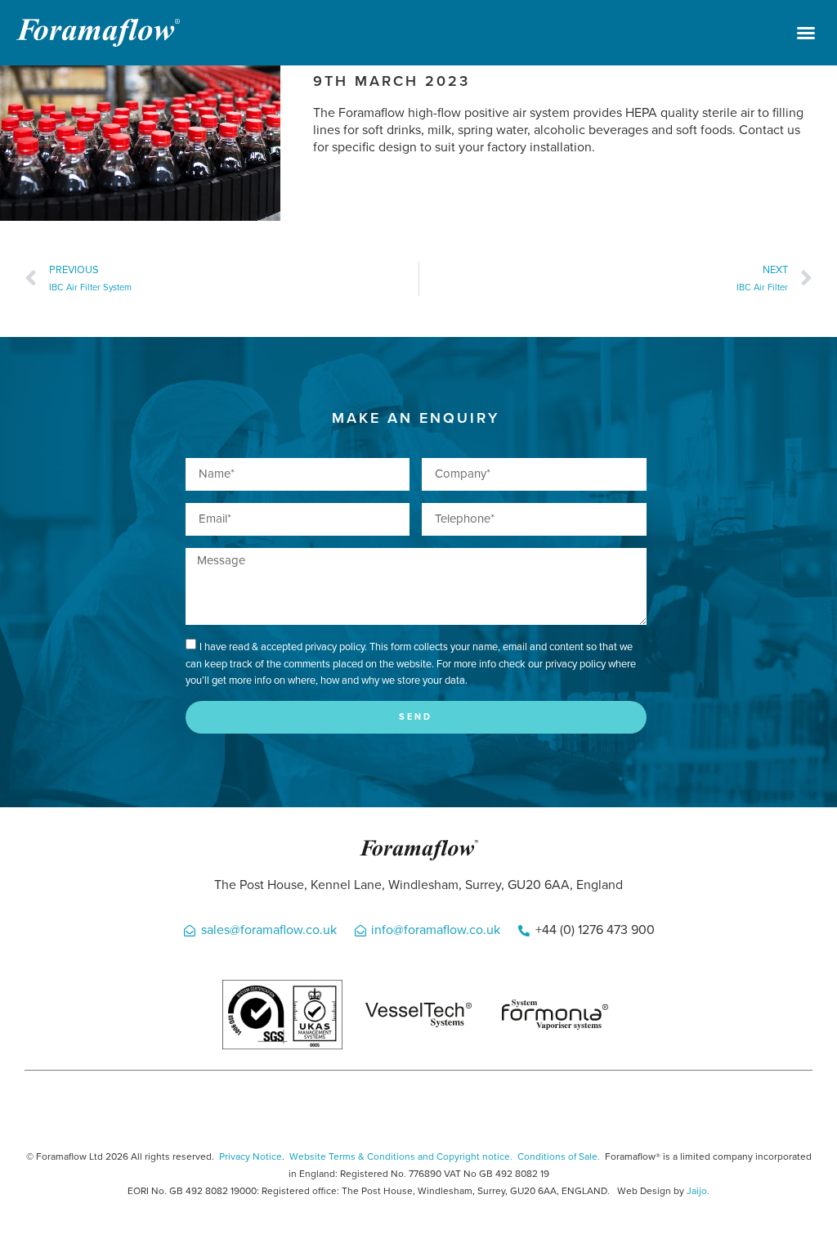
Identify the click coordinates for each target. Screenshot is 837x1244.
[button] (806, 32)
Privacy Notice (250, 1156)
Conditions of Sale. (558, 1156)
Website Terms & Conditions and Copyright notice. (400, 1156)
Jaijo (697, 1190)
